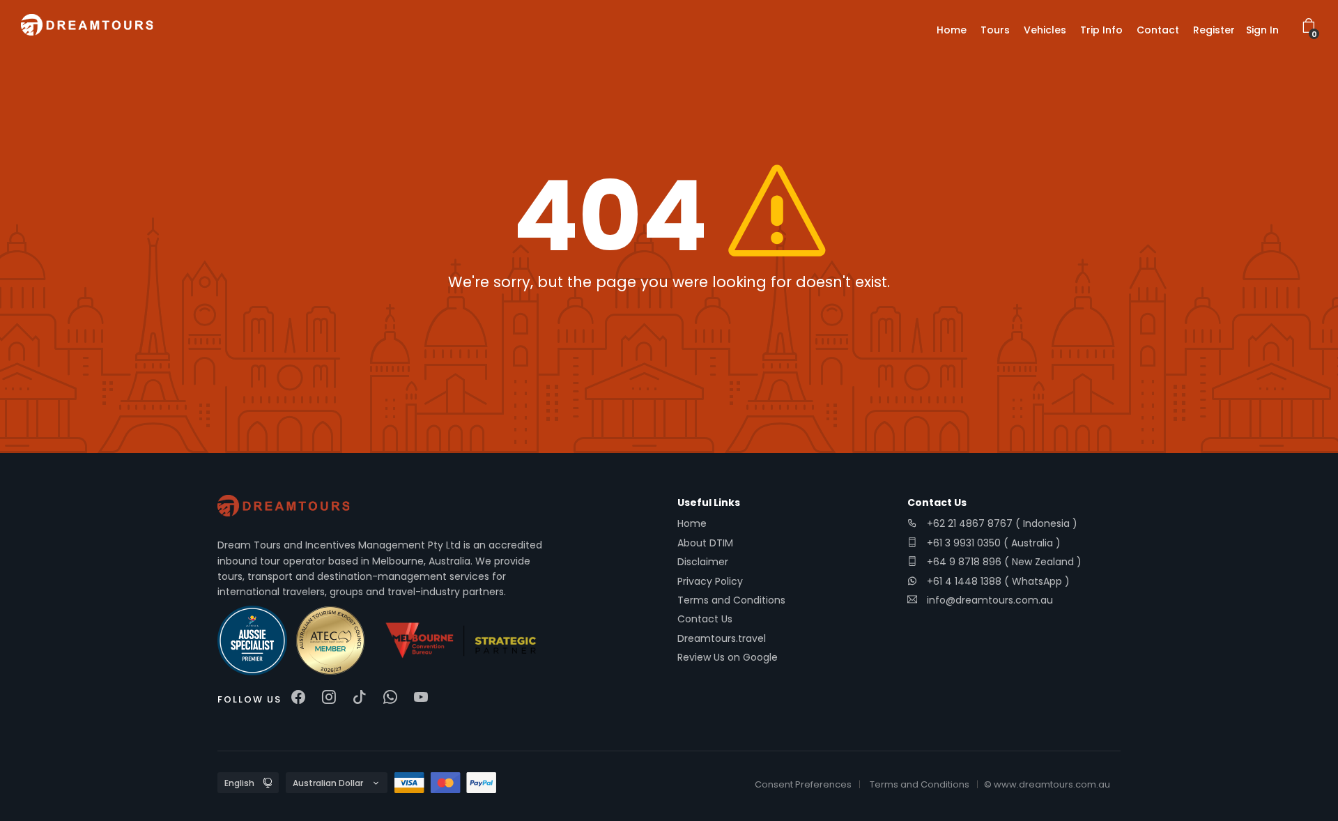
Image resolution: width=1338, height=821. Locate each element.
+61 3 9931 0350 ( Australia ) (992, 543)
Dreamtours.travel (721, 638)
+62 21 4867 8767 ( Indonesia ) (1000, 523)
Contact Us (704, 619)
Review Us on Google (727, 657)
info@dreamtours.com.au (990, 600)
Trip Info (1101, 30)
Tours (995, 30)
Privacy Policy (710, 581)
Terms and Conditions (731, 600)
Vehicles (1045, 30)
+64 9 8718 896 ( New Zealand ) (1003, 562)
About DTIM (705, 543)
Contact (1158, 30)
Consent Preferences (803, 784)
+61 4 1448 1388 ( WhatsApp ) (997, 581)
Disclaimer (702, 562)
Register (1214, 30)
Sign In (1262, 30)
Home (952, 30)
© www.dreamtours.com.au (1047, 784)
